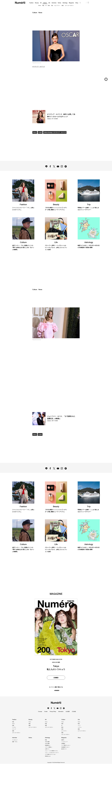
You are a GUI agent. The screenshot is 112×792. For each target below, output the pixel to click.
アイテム (14, 727)
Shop (76, 3)
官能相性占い (47, 745)
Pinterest (66, 166)
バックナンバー (64, 741)
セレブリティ (57, 5)
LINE (46, 166)
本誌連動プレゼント (65, 747)
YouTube (58, 166)
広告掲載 (74, 711)
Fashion (31, 3)
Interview (54, 3)
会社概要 (68, 711)
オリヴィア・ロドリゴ (38, 66)
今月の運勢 (47, 743)
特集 (43, 5)
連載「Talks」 (15, 741)
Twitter (54, 166)
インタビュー (15, 739)
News (39, 5)
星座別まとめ (47, 756)
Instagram (62, 166)
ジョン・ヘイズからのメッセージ (52, 752)
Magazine (71, 3)
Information (60, 711)
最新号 (62, 739)
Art (41, 3)
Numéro (20, 3)
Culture (45, 3)
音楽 (52, 5)
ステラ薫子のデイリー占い (50, 754)
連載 (63, 5)
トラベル (79, 727)
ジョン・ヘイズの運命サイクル (51, 750)
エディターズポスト (69, 5)
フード (79, 725)
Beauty (37, 3)
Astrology (65, 3)
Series (59, 3)
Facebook (50, 166)
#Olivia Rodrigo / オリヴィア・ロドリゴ (55, 132)
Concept (40, 711)
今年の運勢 (47, 741)
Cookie (45, 711)
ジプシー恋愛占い (48, 747)
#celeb (40, 132)
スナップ (14, 729)
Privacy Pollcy (53, 711)
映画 (49, 5)
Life (49, 3)
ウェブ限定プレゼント (65, 745)
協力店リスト (64, 749)
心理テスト (47, 749)
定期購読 (63, 743)
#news (34, 132)
